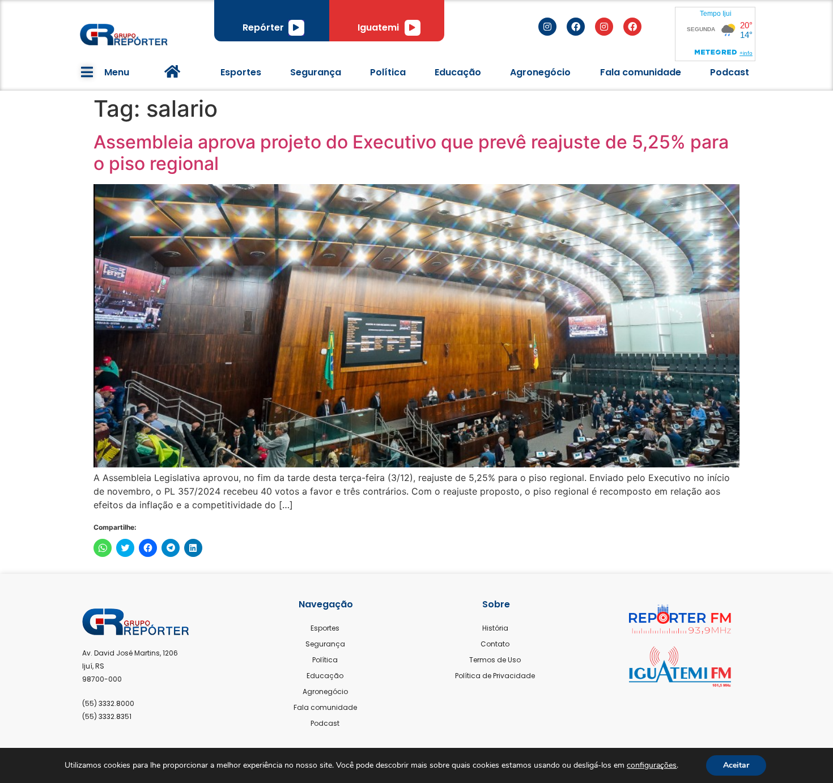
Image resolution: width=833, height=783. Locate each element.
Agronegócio (540, 72)
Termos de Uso (495, 660)
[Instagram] (547, 27)
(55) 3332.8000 (108, 703)
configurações (652, 765)
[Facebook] (576, 27)
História (495, 628)
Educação (458, 72)
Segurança (315, 72)
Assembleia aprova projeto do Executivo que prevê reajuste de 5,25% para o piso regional (411, 153)
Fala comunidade (640, 72)
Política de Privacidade (495, 675)
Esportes (240, 72)
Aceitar (736, 765)
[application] (296, 28)
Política (388, 72)
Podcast (729, 72)
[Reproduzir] (296, 28)
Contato (495, 644)
